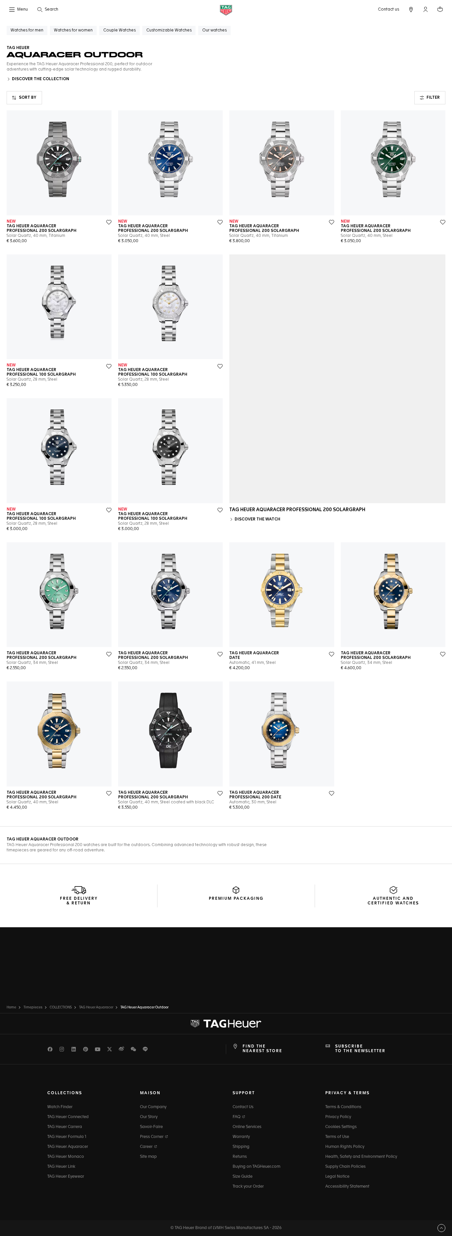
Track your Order (248, 1187)
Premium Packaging (236, 899)
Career (147, 1147)
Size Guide (242, 1177)
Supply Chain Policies (345, 1167)
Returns (240, 1157)
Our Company (153, 1107)
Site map (148, 1157)
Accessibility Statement (347, 1187)
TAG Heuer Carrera (64, 1127)
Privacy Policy (338, 1117)
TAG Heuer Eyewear (65, 1177)
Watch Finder (59, 1107)
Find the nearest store (262, 1049)
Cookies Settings (341, 1127)
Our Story (149, 1117)
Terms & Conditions (343, 1107)
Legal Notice (337, 1177)
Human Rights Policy (344, 1147)
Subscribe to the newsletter (360, 1049)
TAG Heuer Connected (68, 1117)
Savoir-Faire (151, 1127)
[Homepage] (226, 10)
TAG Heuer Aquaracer (67, 1147)
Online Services (247, 1127)
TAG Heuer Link (61, 1167)
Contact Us (243, 1107)
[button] (425, 9)
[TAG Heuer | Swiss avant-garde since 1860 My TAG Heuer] (226, 1024)
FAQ (237, 1117)
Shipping (241, 1147)
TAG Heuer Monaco (65, 1157)
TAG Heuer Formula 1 (66, 1137)
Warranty (241, 1137)
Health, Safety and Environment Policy (361, 1157)
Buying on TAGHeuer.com (256, 1167)
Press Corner (152, 1137)
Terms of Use (337, 1137)
